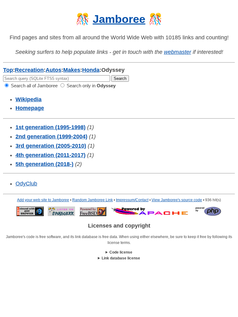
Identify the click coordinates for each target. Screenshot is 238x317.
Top (8, 70)
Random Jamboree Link (92, 200)
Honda (90, 70)
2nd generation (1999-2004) (51, 136)
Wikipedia (28, 99)
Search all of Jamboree (34, 85)
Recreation (29, 70)
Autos (53, 70)
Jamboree (119, 19)
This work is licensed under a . (119, 258)
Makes (71, 70)
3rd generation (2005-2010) (50, 146)
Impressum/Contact (132, 200)
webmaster (177, 52)
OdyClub (26, 183)
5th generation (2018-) (44, 164)
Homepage (29, 108)
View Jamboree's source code (177, 200)
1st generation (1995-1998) (50, 127)
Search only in (90, 85)
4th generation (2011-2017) (50, 155)
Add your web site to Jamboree (43, 200)
